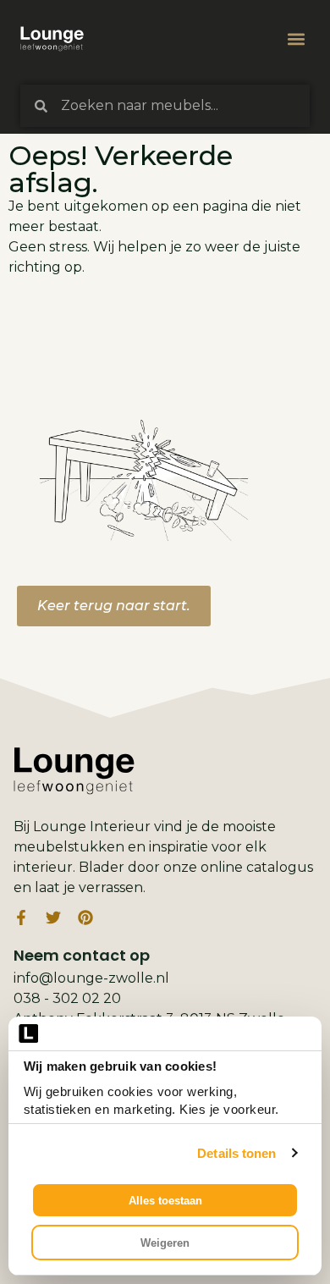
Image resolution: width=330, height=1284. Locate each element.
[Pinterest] (85, 917)
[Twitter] (53, 917)
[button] (296, 39)
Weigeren (165, 1243)
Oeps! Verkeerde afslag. (120, 169)
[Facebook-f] (21, 917)
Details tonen (236, 1153)
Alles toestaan (165, 1200)
